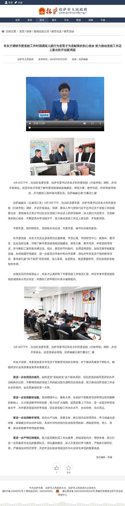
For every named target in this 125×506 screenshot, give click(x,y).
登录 (10, 2)
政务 (42, 20)
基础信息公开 (41, 31)
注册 (20, 2)
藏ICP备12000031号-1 (14, 491)
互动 (66, 20)
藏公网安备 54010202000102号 (78, 491)
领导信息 (56, 31)
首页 (17, 20)
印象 (103, 20)
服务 (54, 20)
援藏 (91, 20)
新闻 (30, 20)
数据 (78, 20)
